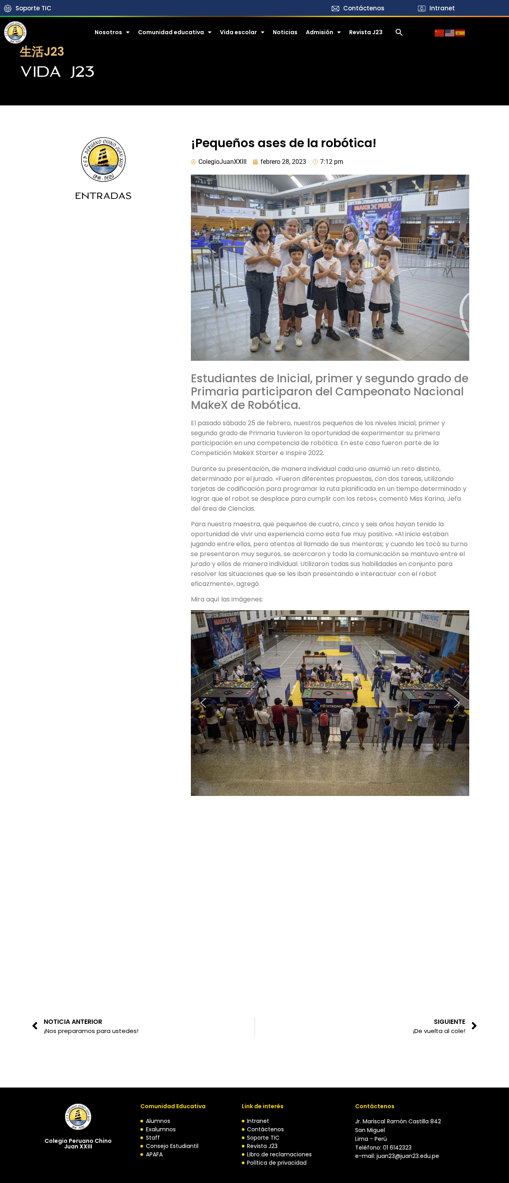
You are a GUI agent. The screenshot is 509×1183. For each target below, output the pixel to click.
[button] (399, 32)
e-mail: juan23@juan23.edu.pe (397, 1156)
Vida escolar (238, 32)
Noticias (285, 32)
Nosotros (108, 32)
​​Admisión (319, 32)
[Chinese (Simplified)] (440, 32)
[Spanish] (460, 32)
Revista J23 (366, 32)
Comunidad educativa (171, 32)
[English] (450, 32)
